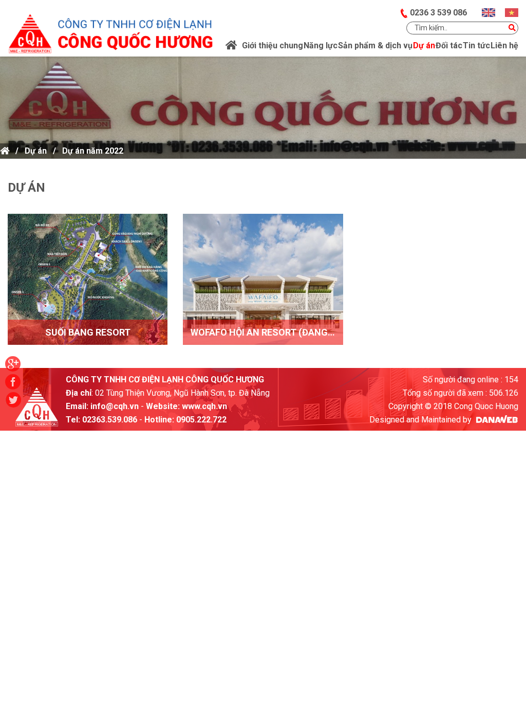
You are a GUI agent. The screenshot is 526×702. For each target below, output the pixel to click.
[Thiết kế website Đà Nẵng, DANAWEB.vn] (496, 419)
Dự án (36, 151)
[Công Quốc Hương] (110, 27)
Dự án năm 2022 (92, 151)
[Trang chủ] (231, 45)
